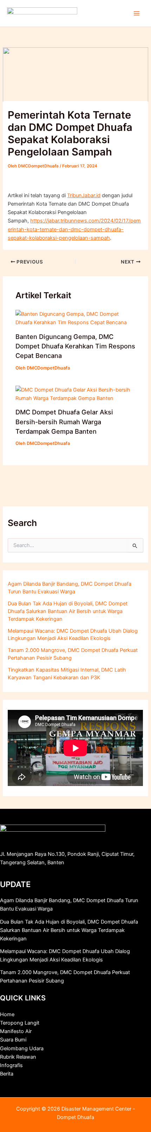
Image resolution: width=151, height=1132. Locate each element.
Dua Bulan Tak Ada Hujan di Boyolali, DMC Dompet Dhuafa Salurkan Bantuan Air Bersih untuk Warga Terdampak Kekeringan (67, 611)
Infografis (11, 1065)
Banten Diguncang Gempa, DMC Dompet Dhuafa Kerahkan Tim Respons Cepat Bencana (75, 346)
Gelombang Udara (22, 1048)
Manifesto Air (16, 1031)
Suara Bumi (13, 1040)
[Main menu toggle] (136, 13)
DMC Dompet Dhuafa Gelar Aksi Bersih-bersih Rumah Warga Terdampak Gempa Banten (64, 421)
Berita (6, 1074)
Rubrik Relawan (18, 1057)
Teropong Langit (19, 1023)
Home (7, 1014)
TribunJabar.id (83, 195)
